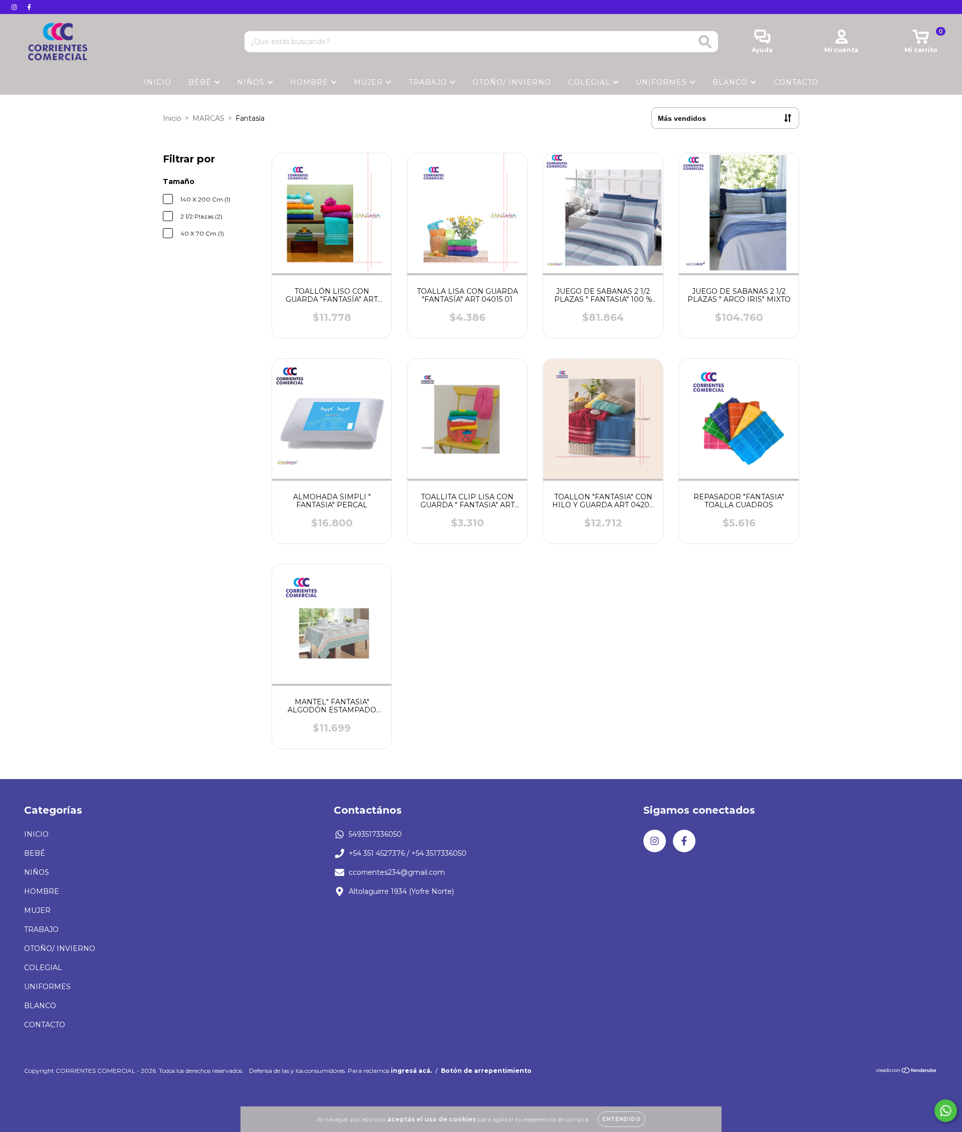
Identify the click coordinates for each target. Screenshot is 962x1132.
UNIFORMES (662, 82)
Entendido (621, 1119)
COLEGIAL (590, 82)
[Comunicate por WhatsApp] (945, 1110)
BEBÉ (201, 82)
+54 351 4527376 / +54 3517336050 (407, 853)
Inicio (172, 118)
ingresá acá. (411, 1070)
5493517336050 (375, 834)
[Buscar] (705, 42)
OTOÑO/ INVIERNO (511, 82)
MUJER (369, 82)
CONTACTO (796, 82)
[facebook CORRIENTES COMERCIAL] (29, 7)
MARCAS (208, 118)
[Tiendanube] (906, 1071)
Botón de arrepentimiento (486, 1070)
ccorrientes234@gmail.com (397, 872)
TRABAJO (429, 82)
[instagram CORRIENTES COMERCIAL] (15, 7)
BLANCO (731, 82)
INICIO (157, 82)
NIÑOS (252, 82)
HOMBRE (310, 82)
